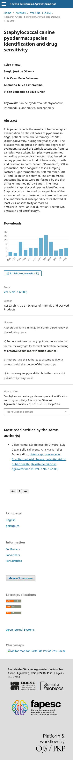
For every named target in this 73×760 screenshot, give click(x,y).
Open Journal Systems (20, 629)
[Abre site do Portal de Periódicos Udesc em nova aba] (36, 692)
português (12, 526)
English (11, 520)
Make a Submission (21, 578)
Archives (21, 13)
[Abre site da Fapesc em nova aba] (36, 718)
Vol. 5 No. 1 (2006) (40, 13)
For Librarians (14, 560)
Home (7, 13)
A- (25, 491)
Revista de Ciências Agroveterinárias (33, 4)
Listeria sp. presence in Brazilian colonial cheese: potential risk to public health (39, 459)
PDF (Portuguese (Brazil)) (24, 273)
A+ (13, 491)
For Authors (13, 555)
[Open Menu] (4, 4)
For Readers (13, 549)
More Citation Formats (20, 411)
